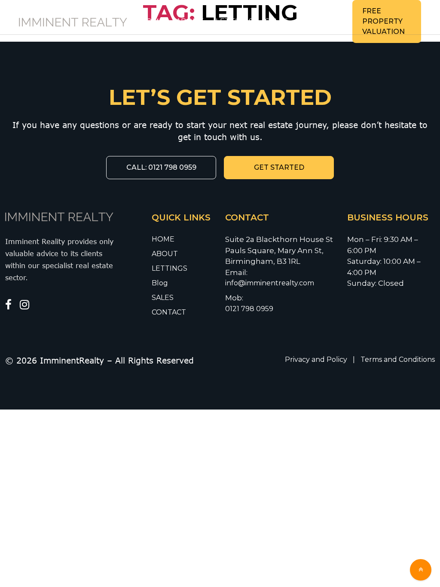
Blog (160, 283)
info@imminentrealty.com (270, 283)
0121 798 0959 (249, 309)
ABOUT (190, 21)
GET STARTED (279, 167)
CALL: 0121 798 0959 (161, 167)
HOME (152, 21)
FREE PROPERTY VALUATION (383, 21)
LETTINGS (234, 21)
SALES (276, 21)
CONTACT (318, 21)
